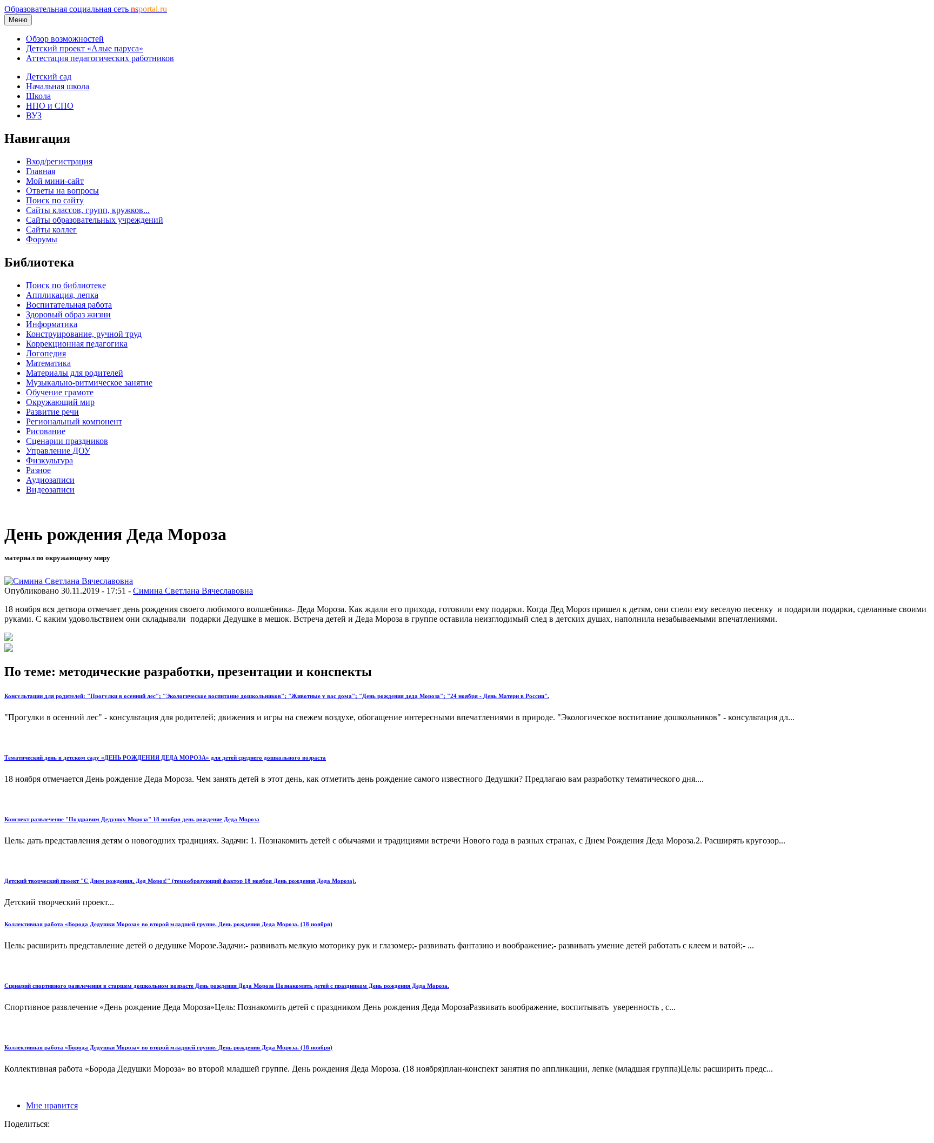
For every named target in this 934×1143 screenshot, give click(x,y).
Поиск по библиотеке (66, 285)
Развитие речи (52, 411)
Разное (38, 470)
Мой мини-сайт (55, 180)
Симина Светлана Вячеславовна (193, 590)
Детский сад (48, 76)
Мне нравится (52, 1105)
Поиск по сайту (55, 200)
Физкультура (49, 460)
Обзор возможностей (65, 38)
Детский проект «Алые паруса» (84, 48)
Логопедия (46, 353)
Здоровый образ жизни (68, 314)
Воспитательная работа (69, 304)
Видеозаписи (50, 489)
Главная (40, 171)
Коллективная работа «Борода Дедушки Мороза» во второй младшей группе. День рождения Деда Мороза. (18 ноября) (168, 924)
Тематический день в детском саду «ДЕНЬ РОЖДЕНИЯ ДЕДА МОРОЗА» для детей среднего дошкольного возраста (165, 757)
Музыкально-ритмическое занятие (89, 382)
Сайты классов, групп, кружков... (88, 210)
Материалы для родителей (74, 372)
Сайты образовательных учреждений (94, 219)
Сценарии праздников (67, 441)
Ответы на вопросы (62, 190)
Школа (38, 96)
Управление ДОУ (58, 450)
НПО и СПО (50, 105)
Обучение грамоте (60, 392)
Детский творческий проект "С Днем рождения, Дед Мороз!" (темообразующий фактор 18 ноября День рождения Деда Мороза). (180, 881)
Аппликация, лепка (62, 295)
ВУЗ (34, 115)
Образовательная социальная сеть (85, 9)
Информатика (51, 324)
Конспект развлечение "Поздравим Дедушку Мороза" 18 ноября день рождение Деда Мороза (131, 819)
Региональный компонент (74, 421)
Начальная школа (57, 86)
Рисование (45, 431)
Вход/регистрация (59, 161)
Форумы (41, 239)
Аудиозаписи (50, 479)
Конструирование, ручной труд (84, 333)
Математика (48, 363)
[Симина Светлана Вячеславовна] (68, 581)
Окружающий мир (60, 402)
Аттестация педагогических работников (100, 58)
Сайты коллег (51, 229)
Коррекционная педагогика (77, 343)
